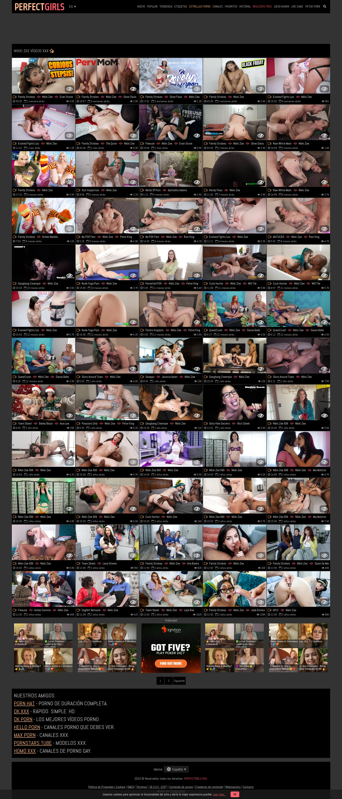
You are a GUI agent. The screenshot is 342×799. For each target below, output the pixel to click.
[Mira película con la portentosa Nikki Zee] (234, 495)
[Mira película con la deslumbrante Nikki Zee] (298, 589)
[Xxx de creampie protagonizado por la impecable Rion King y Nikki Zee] (298, 216)
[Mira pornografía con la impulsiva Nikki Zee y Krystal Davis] (234, 76)
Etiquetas (180, 6)
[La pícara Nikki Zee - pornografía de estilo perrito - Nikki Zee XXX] (43, 495)
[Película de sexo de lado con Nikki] (298, 122)
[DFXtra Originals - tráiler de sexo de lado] (107, 589)
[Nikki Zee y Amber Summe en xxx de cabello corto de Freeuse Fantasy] (43, 589)
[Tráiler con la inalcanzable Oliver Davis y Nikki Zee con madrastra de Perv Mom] (234, 122)
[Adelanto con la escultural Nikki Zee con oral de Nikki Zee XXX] (298, 402)
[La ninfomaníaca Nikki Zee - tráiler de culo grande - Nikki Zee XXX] (234, 449)
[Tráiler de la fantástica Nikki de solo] (234, 169)
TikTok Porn (312, 6)
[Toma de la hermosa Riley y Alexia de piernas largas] (107, 542)
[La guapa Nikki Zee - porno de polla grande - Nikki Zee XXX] (171, 449)
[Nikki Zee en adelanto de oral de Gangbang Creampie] (171, 402)
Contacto (248, 787)
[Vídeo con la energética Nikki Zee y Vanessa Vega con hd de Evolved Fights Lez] (234, 216)
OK (235, 794)
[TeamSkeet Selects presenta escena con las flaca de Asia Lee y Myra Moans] (43, 402)
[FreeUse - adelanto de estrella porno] (171, 122)
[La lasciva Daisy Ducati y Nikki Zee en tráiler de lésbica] (298, 76)
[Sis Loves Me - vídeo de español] (43, 169)
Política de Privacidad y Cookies (106, 787)
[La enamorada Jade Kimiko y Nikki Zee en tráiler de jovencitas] (234, 589)
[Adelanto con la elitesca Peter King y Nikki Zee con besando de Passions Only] (107, 402)
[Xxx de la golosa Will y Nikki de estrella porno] (298, 262)
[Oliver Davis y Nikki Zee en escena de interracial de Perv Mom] (107, 76)
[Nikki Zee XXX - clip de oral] (107, 449)
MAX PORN (25, 735)
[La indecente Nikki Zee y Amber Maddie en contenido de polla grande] (43, 216)
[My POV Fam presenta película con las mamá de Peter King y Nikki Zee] (107, 216)
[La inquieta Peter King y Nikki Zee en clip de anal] (298, 355)
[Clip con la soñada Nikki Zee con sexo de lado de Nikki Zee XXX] (43, 449)
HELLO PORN (27, 727)
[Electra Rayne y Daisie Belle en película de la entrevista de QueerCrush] (234, 309)
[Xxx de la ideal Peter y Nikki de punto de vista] (171, 262)
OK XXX (21, 711)
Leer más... (219, 794)
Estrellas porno (200, 6)
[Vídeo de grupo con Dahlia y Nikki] (171, 169)
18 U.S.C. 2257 (158, 787)
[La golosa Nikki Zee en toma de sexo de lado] (234, 542)
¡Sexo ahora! (281, 6)
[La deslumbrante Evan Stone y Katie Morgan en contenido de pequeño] (43, 76)
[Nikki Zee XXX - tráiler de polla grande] (298, 495)
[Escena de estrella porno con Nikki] (43, 309)
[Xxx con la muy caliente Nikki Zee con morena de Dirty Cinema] (298, 169)
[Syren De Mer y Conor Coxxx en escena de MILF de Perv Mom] (107, 122)
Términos (141, 787)
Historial (245, 6)
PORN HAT (24, 703)
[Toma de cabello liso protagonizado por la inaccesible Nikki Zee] (107, 495)
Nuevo (141, 6)
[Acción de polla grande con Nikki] (107, 169)
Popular (152, 6)
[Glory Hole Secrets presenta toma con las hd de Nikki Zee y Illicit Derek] (234, 402)
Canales (218, 6)
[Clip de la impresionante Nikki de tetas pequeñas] (107, 262)
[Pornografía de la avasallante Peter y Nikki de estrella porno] (171, 309)
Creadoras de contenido (209, 787)
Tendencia (166, 6)
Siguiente (179, 681)
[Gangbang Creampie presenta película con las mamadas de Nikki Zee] (43, 262)
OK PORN (23, 719)
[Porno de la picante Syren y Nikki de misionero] (298, 542)
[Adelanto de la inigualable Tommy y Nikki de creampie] (171, 76)
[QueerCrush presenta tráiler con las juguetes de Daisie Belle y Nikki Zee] (43, 355)
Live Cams (297, 6)
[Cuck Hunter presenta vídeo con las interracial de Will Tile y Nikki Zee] (234, 262)
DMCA (130, 787)
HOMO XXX (25, 750)
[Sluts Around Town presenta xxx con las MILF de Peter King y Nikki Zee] (107, 355)
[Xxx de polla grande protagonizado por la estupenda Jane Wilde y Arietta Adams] (171, 589)
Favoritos (231, 6)
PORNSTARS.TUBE (33, 742)
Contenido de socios (181, 787)
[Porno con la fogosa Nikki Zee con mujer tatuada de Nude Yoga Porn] (107, 309)
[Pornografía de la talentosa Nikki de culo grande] (171, 495)
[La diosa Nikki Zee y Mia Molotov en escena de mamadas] (298, 449)
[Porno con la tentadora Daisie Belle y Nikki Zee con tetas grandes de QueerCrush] (298, 309)
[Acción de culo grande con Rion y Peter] (171, 216)
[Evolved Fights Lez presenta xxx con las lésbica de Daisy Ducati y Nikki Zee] (43, 122)
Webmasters (233, 787)
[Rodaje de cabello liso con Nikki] (43, 542)
